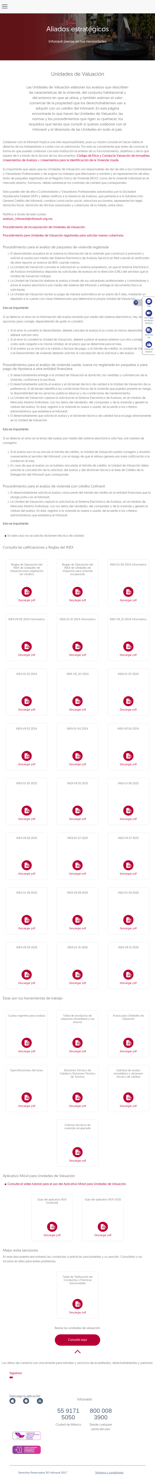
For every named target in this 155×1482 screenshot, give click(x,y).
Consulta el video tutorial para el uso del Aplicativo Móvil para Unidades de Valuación (67, 1184)
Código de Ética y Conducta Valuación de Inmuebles (113, 155)
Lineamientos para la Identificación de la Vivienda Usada (79, 160)
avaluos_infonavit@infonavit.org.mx (27, 219)
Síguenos (15, 1373)
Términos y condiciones (109, 1472)
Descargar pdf (26, 600)
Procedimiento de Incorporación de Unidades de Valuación (44, 227)
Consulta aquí (77, 1340)
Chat (149, 306)
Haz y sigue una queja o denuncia (148, 320)
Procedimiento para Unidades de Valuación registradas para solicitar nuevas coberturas (63, 235)
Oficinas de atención (148, 350)
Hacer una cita (149, 336)
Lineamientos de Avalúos (20, 160)
